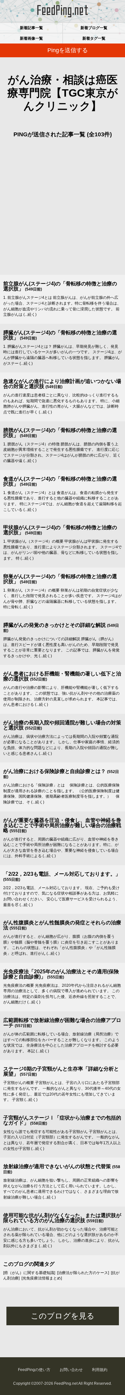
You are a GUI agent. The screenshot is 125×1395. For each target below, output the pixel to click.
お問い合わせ (71, 1369)
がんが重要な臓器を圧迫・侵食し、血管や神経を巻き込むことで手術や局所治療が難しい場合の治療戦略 (62, 825)
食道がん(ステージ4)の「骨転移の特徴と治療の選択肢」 (60, 481)
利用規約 (99, 1369)
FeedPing (62, 11)
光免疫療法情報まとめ (41, 1278)
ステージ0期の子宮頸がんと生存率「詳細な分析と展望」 (61, 1071)
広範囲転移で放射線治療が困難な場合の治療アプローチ (62, 1022)
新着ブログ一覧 (93, 28)
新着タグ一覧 (93, 38)
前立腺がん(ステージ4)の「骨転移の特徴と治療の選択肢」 (60, 286)
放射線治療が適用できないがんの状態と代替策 (57, 1166)
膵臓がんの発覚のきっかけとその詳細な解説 (54, 625)
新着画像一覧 (31, 38)
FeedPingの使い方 (34, 1369)
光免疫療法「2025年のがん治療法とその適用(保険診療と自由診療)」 (61, 974)
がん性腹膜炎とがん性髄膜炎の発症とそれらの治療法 (62, 925)
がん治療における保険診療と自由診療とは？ (54, 771)
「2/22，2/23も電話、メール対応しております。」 (62, 874)
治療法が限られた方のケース (83, 1273)
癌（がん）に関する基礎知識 (29, 1273)
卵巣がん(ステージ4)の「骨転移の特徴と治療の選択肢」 (60, 579)
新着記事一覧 (31, 28)
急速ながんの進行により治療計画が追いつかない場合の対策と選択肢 (62, 384)
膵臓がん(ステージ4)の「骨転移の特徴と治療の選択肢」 (60, 335)
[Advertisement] (62, 209)
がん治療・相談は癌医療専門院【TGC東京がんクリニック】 (62, 93)
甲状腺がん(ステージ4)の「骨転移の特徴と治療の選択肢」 (60, 530)
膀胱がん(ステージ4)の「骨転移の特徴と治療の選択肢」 (60, 432)
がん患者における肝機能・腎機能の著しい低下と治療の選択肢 (62, 676)
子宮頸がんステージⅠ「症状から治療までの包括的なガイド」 (62, 1120)
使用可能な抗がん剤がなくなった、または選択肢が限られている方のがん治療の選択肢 (62, 1218)
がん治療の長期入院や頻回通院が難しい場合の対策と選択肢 (62, 725)
